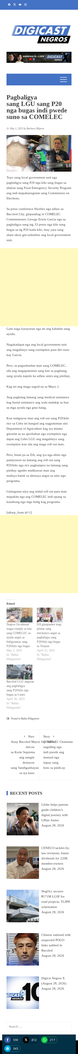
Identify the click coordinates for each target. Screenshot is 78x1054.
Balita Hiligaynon (30, 718)
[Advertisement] (39, 287)
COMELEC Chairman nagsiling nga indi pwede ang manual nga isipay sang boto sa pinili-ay (58, 752)
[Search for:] (39, 1026)
